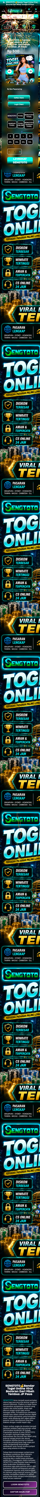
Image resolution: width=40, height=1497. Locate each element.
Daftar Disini (19, 98)
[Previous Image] (10, 71)
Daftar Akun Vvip (20, 1492)
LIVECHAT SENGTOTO (20, 160)
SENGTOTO (8, 1400)
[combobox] (18, 16)
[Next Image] (30, 71)
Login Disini (19, 104)
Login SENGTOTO (20, 1484)
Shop (3, 11)
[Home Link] (15, 10)
